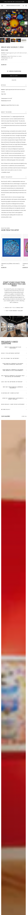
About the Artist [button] (6, 177)
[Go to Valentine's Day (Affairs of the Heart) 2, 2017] (11, 247)
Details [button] (3, 85)
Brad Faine (4, 50)
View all (24, 416)
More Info (4, 59)
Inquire (14, 80)
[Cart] (26, 5)
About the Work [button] (6, 112)
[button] (2, 5)
